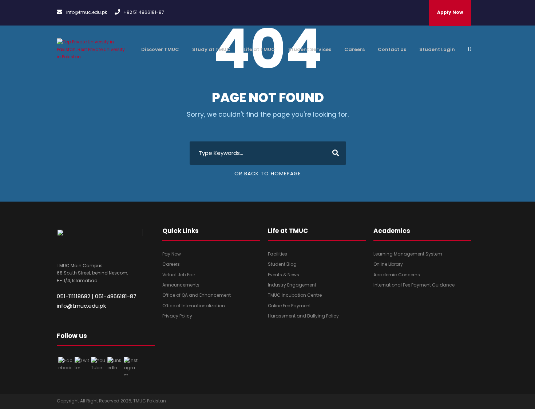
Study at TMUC (211, 49)
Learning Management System (407, 254)
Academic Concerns (396, 275)
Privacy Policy (177, 316)
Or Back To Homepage (267, 173)
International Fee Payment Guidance (414, 285)
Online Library (388, 264)
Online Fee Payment (289, 306)
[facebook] (425, 403)
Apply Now (450, 12)
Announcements (180, 285)
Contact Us (392, 49)
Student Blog (282, 264)
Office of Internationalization (193, 306)
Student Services (309, 49)
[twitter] (439, 403)
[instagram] (467, 403)
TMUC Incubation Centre (295, 295)
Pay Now (171, 254)
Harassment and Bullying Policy (303, 316)
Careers (354, 49)
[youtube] (453, 403)
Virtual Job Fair (178, 275)
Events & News (283, 275)
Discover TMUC (160, 49)
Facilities (277, 254)
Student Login (437, 49)
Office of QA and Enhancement (196, 295)
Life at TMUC (259, 49)
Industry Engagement (292, 285)
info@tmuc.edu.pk (81, 305)
